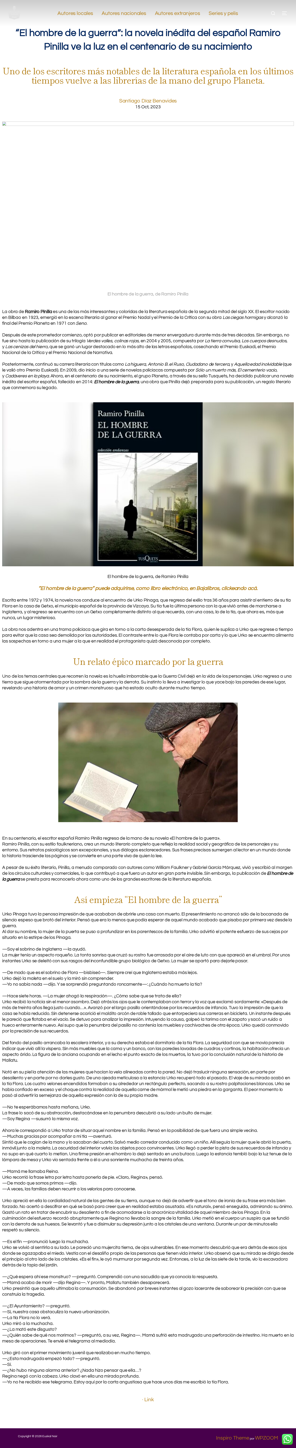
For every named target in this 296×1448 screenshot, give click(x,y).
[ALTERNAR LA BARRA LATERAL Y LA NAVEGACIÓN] (286, 13)
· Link (148, 1399)
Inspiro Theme (232, 1438)
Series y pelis (223, 13)
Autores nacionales (124, 13)
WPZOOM (266, 1438)
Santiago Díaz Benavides (148, 101)
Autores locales (75, 13)
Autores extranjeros (177, 13)
